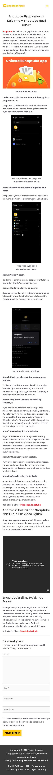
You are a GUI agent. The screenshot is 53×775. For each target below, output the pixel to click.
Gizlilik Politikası (15, 766)
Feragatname (38, 766)
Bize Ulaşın (30, 769)
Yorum (7, 654)
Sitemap (42, 769)
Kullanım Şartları (15, 769)
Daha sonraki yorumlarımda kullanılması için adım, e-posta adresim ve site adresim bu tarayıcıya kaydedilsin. (26, 721)
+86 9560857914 (40, 760)
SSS (27, 766)
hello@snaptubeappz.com (18, 760)
